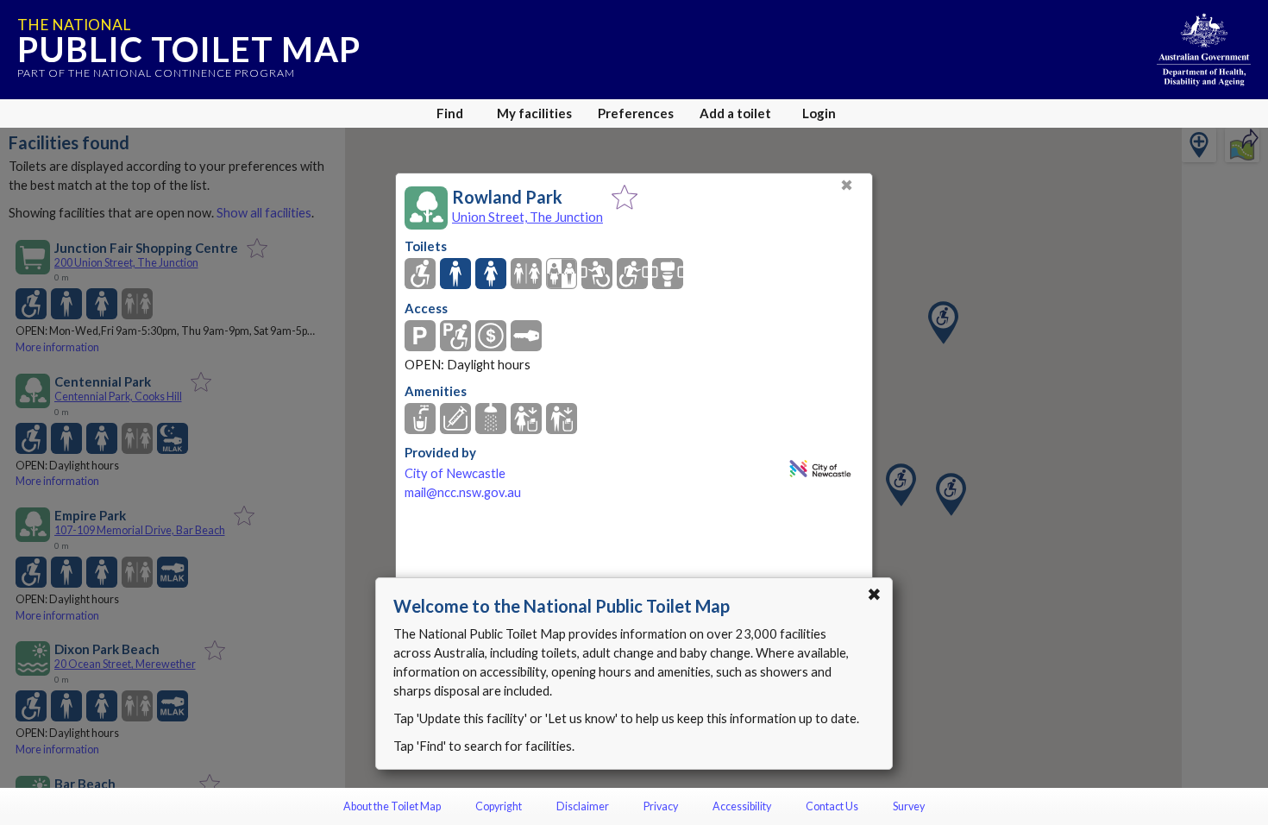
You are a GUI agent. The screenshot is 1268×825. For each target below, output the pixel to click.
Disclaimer (582, 806)
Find (449, 113)
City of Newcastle (455, 473)
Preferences (636, 113)
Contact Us (832, 806)
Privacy (660, 806)
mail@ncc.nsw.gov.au (463, 492)
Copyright (498, 806)
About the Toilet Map (392, 806)
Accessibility (741, 806)
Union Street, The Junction (527, 216)
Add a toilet (735, 113)
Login (819, 113)
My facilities (534, 113)
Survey (909, 806)
